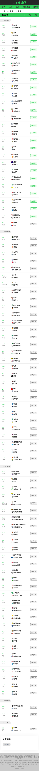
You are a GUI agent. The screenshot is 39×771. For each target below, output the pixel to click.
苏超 (3, 300)
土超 (3, 618)
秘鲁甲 (3, 444)
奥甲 (3, 565)
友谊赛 (3, 65)
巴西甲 (3, 663)
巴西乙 (3, 452)
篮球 (17, 7)
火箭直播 (6, 744)
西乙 (3, 202)
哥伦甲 (3, 459)
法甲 (3, 209)
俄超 (3, 187)
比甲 (3, 247)
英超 (3, 73)
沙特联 (3, 239)
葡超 (3, 172)
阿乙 (3, 730)
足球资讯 (26, 7)
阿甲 (3, 587)
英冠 (3, 80)
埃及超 (3, 527)
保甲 (3, 708)
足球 (10, 7)
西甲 (3, 194)
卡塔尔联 (4, 277)
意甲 (3, 254)
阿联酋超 (4, 285)
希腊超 (3, 473)
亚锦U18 (4, 164)
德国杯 (3, 27)
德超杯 (3, 360)
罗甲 (3, 217)
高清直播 (33, 26)
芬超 (3, 88)
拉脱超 (3, 716)
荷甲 (3, 179)
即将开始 (33, 224)
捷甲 (3, 353)
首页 (3, 7)
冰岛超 (3, 511)
